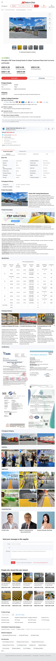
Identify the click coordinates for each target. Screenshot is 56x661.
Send (13, 562)
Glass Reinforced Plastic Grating (9, 635)
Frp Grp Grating (5, 648)
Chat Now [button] (42, 78)
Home (2, 9)
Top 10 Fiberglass (27, 648)
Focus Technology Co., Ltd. (19, 655)
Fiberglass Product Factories (23, 641)
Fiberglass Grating (5, 620)
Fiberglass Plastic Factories (8, 645)
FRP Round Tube (4, 617)
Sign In (3, 145)
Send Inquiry (14, 78)
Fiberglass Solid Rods (32, 617)
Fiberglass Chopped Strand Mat (21, 617)
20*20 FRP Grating (32, 620)
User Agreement (36, 655)
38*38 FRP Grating (32, 622)
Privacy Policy (48, 655)
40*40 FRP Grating (19, 622)
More (2, 650)
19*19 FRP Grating (45, 620)
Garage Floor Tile (44, 617)
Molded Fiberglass (42, 645)
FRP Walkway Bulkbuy (38, 648)
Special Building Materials (21, 9)
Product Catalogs (20, 614)
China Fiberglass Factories (8, 641)
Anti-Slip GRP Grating (23, 635)
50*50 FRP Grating (5, 622)
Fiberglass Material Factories (38, 641)
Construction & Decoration (10, 9)
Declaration (42, 655)
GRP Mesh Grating (35, 635)
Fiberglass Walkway (16, 648)
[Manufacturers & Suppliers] (28, 2)
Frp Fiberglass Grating (21, 645)
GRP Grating (29, 9)
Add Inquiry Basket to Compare (28, 52)
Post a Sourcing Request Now (41, 562)
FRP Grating (17, 620)
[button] (50, 154)
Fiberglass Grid (32, 645)
